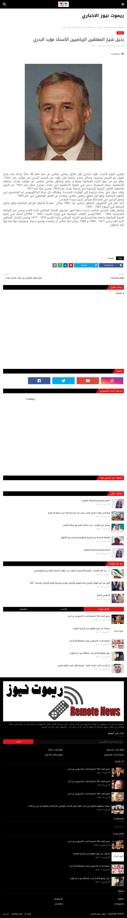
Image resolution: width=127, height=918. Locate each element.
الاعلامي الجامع (103, 595)
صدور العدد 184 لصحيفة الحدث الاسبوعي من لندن (89, 616)
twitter (121, 899)
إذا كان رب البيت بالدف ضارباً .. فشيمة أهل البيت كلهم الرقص (83, 665)
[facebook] (39, 380)
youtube (59, 904)
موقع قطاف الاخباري (54, 755)
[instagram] (112, 380)
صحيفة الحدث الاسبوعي (114, 755)
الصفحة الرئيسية (117, 27)
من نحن (6, 914)
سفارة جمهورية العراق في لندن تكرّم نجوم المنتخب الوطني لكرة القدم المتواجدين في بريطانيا (69, 806)
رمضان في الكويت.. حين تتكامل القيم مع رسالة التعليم (86, 525)
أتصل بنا (28, 914)
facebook (58, 899)
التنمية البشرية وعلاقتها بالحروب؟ (95, 500)
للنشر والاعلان (16, 914)
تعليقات (23, 609)
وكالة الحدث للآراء (55, 750)
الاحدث (63, 609)
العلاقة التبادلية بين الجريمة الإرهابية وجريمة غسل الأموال (85, 537)
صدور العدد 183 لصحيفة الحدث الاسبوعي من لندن (89, 781)
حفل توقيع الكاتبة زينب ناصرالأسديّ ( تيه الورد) (90, 653)
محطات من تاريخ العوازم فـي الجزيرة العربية (91, 628)
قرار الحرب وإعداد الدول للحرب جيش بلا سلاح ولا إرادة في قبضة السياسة (79, 513)
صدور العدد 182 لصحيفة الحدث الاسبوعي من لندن (89, 794)
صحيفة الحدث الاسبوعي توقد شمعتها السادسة (90, 641)
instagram (119, 904)
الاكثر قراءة (104, 609)
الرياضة (106, 27)
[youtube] (88, 380)
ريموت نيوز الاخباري (103, 15)
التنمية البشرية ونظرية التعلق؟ (96, 550)
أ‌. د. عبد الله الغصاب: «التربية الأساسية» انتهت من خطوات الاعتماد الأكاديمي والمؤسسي (72, 571)
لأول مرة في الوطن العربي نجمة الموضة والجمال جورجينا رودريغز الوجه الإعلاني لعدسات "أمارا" (69, 583)
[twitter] (63, 380)
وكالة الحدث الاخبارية (115, 750)
